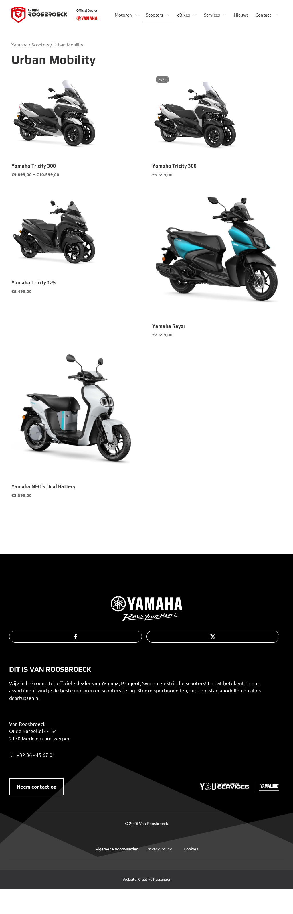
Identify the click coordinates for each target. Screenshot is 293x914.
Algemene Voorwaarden (116, 848)
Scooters (154, 14)
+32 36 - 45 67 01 (36, 755)
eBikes (183, 14)
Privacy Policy (159, 848)
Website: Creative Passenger (147, 879)
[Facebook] (75, 637)
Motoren (123, 14)
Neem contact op (36, 787)
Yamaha (19, 44)
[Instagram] (212, 637)
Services (212, 14)
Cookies (191, 848)
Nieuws (241, 14)
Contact (263, 14)
